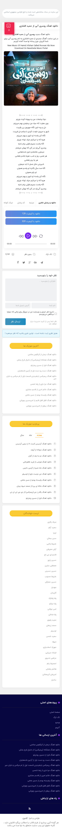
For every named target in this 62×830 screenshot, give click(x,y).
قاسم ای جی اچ (50, 555)
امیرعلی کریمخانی (49, 674)
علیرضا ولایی (51, 544)
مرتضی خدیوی (50, 658)
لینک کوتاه (8, 202)
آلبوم (57, 727)
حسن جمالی (51, 538)
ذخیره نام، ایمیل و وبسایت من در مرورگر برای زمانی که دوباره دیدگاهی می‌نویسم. (30, 313)
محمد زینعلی (51, 625)
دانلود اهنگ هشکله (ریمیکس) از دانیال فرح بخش (36, 360)
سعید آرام (52, 527)
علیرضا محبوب (50, 576)
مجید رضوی (51, 620)
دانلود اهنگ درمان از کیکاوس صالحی (42, 354)
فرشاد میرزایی (50, 653)
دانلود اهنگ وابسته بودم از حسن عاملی (40, 395)
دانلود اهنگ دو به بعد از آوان (41, 456)
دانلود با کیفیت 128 (31, 213)
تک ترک (49, 254)
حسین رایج (52, 560)
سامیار (53, 680)
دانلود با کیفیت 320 (31, 221)
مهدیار (53, 587)
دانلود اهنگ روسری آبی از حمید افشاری (38, 26)
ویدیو (57, 722)
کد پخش (21, 202)
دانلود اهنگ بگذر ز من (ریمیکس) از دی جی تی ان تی (32, 492)
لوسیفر (53, 631)
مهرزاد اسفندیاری (49, 647)
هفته (39, 435)
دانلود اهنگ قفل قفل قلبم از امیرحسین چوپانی (38, 400)
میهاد (54, 642)
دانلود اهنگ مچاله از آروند (43, 450)
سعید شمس (51, 636)
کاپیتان (53, 593)
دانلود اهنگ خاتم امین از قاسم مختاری (41, 389)
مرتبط (31, 202)
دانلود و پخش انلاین (47, 202)
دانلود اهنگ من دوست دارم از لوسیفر (38, 474)
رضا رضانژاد (52, 598)
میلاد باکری (52, 522)
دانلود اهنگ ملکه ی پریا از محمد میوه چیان (36, 486)
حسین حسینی (50, 571)
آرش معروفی (51, 549)
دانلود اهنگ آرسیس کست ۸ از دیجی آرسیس (35, 444)
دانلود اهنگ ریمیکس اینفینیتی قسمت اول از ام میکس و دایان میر (31, 377)
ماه (30, 435)
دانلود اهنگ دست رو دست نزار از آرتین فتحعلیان (37, 371)
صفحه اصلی (55, 712)
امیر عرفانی (52, 609)
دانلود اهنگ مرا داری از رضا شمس (43, 384)
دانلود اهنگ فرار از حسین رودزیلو (43, 365)
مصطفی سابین (50, 565)
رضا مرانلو (52, 604)
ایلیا (54, 533)
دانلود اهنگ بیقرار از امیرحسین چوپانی (41, 406)
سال (22, 435)
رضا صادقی (52, 614)
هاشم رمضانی (51, 669)
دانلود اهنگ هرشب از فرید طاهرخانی (39, 462)
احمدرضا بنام (51, 663)
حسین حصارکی (50, 582)
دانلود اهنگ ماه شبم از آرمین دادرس (39, 468)
